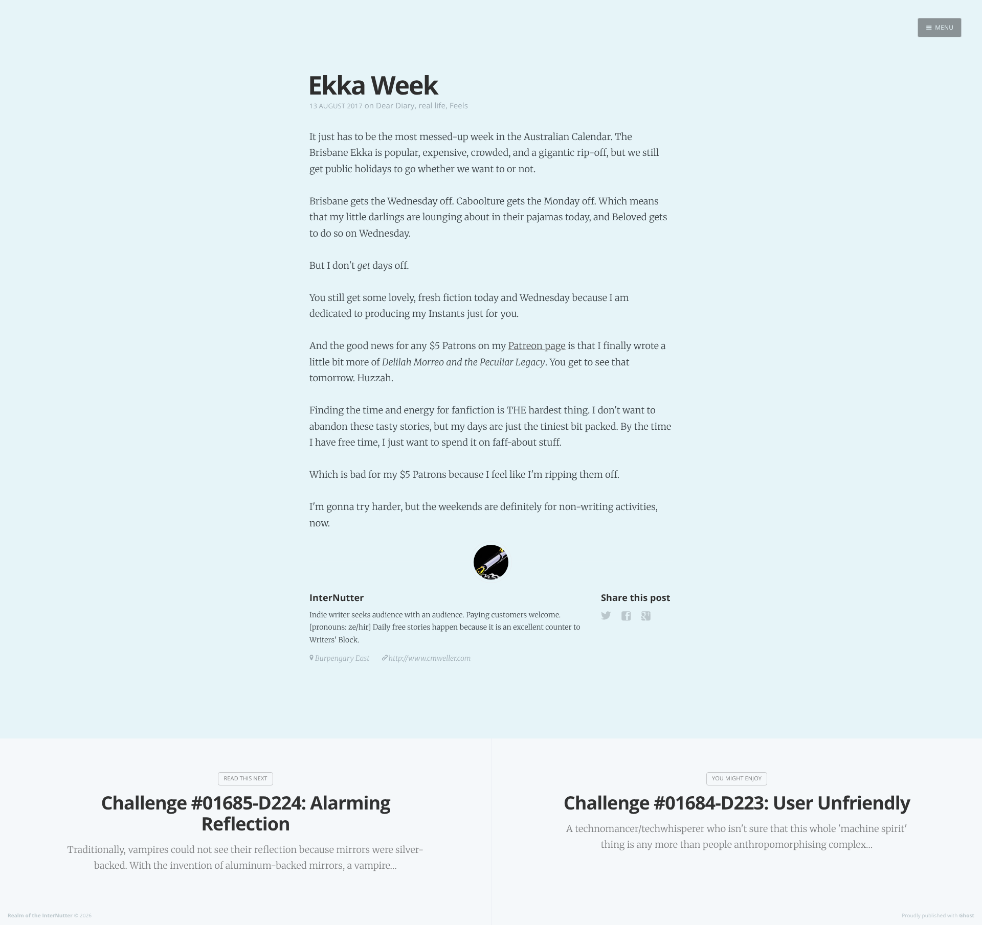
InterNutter (336, 598)
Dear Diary (395, 106)
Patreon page (537, 346)
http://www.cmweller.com (430, 658)
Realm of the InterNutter (40, 915)
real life (431, 106)
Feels (459, 106)
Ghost (966, 915)
